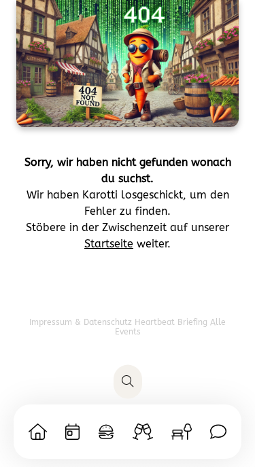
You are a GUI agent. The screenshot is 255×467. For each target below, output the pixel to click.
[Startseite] (38, 431)
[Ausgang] (143, 431)
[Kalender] (72, 431)
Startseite (108, 243)
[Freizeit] (181, 431)
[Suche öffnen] (128, 382)
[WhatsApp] (218, 431)
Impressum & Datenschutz (82, 322)
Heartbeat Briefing (172, 322)
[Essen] (106, 431)
